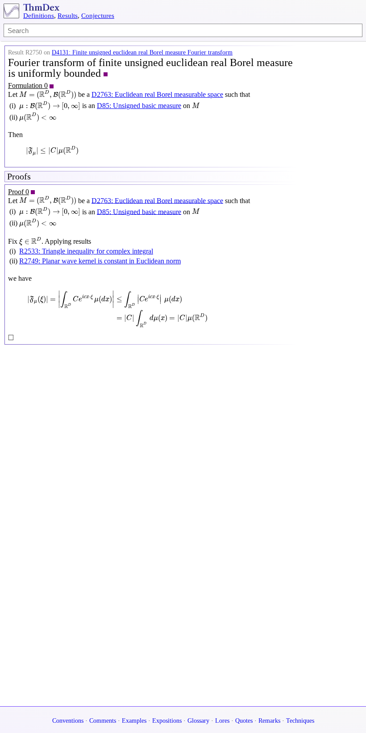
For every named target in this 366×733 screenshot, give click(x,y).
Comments (102, 720)
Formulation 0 (28, 85)
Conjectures (97, 15)
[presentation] (47, 95)
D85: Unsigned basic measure (139, 105)
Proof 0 (18, 192)
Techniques (300, 720)
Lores (222, 720)
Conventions (67, 720)
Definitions (38, 15)
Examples (134, 720)
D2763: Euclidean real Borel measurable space (157, 94)
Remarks (269, 720)
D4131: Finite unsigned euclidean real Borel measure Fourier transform (142, 52)
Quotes (244, 720)
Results (68, 15)
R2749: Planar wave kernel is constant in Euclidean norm (100, 261)
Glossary (198, 720)
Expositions (167, 720)
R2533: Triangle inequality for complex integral (86, 251)
